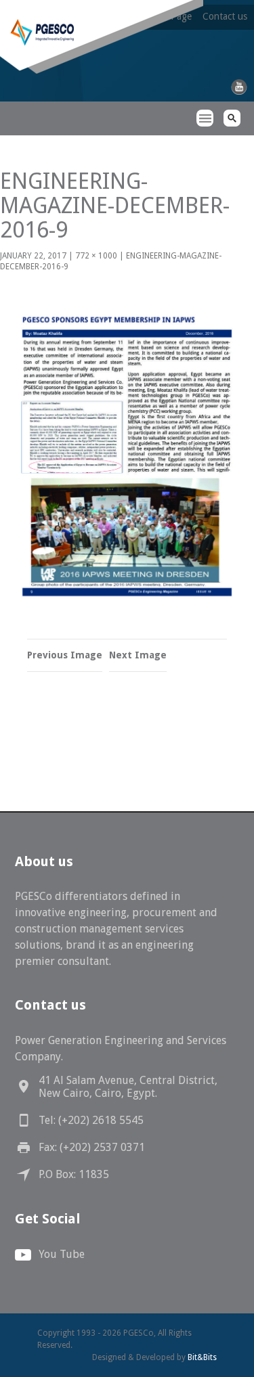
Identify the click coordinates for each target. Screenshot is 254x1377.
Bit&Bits (202, 1357)
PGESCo (23, 142)
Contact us (225, 16)
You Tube (62, 1254)
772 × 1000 (96, 256)
